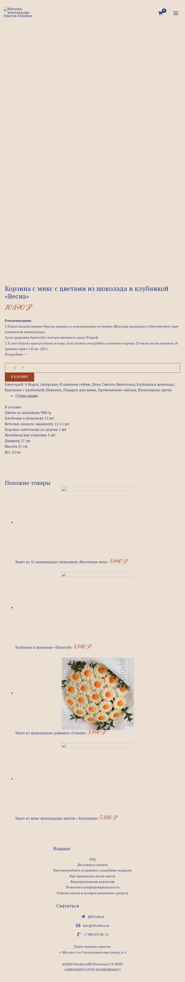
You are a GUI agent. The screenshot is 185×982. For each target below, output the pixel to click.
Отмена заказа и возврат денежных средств (92, 893)
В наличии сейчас (75, 384)
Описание (26, 395)
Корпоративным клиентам (93, 881)
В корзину (19, 377)
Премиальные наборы (117, 390)
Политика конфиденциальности (92, 887)
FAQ (92, 859)
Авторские (49, 384)
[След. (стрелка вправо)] (176, 491)
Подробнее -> (16, 354)
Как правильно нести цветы (92, 876)
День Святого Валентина (113, 384)
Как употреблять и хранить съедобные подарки (92, 870)
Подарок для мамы (79, 390)
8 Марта (31, 384)
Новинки (54, 390)
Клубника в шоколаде (155, 384)
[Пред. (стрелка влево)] (8, 491)
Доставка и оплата (92, 864)
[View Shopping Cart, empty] (160, 13)
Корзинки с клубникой (24, 390)
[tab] (26, 396)
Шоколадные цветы (155, 390)
